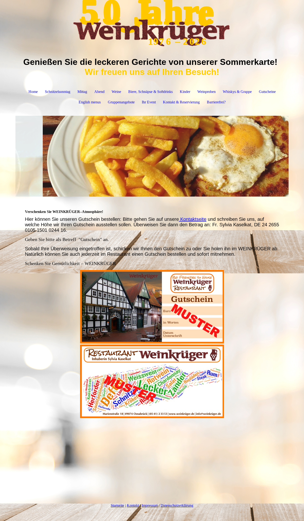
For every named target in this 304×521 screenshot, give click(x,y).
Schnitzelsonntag (57, 92)
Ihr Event (149, 102)
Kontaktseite (192, 219)
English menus (90, 102)
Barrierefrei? (216, 102)
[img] (152, 24)
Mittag (82, 92)
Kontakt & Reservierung (181, 102)
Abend (99, 92)
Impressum (150, 505)
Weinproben (206, 92)
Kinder (185, 92)
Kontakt (133, 505)
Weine (116, 92)
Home (33, 92)
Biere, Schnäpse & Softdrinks (150, 92)
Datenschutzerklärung (177, 505)
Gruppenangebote (121, 102)
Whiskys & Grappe (237, 92)
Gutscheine (267, 92)
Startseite (117, 505)
